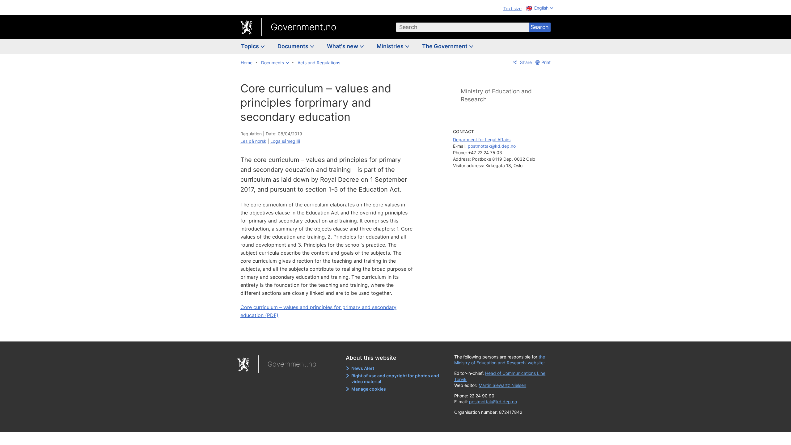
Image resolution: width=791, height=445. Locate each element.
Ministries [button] (391, 46)
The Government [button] (445, 46)
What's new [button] (343, 46)
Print (546, 62)
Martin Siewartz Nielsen (502, 385)
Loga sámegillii (285, 141)
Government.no (303, 26)
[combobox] (462, 27)
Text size (512, 8)
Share (525, 62)
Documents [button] (293, 46)
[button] (275, 63)
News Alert (362, 368)
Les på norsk (253, 141)
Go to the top (330, 332)
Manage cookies (368, 389)
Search (540, 27)
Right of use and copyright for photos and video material (395, 378)
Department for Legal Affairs (481, 139)
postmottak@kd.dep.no (492, 146)
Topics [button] (250, 46)
